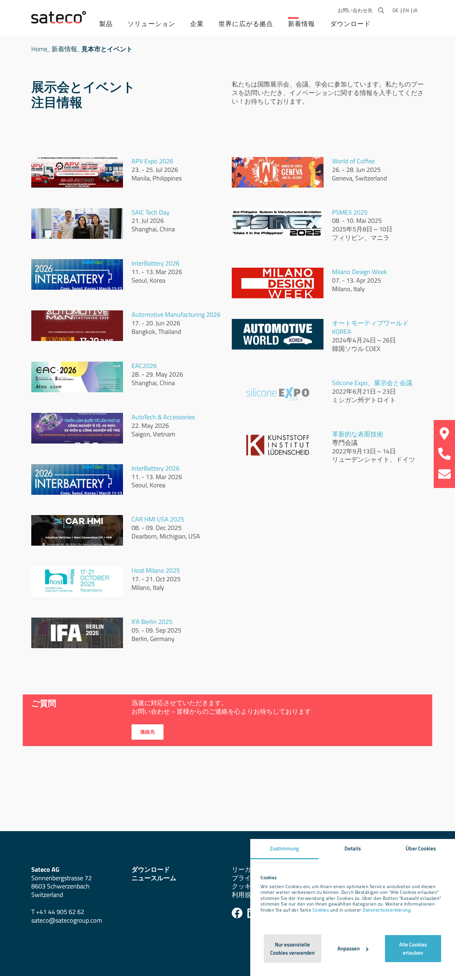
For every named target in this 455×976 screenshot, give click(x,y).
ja (415, 10)
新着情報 (301, 23)
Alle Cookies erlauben (413, 948)
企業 (197, 23)
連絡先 (147, 732)
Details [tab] (352, 848)
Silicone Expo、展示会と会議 (372, 383)
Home (39, 49)
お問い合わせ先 (355, 10)
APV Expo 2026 (152, 161)
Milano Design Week (359, 272)
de (396, 10)
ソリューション (151, 23)
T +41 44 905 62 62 (57, 912)
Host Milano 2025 (156, 570)
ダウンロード (350, 23)
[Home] (58, 17)
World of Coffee (353, 161)
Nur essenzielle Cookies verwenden (292, 948)
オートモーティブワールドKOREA (370, 327)
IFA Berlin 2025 (152, 621)
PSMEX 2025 (350, 212)
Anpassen (348, 948)
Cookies (320, 910)
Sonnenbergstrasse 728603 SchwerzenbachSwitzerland (61, 882)
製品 (106, 23)
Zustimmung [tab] (284, 848)
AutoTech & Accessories (163, 417)
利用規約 (244, 894)
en (406, 10)
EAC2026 (145, 366)
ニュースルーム (154, 878)
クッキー (244, 886)
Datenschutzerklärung (387, 910)
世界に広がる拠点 (246, 23)
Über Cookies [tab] (421, 848)
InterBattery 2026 (156, 263)
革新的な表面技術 (357, 434)
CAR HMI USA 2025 (158, 519)
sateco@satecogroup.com (66, 920)
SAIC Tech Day (151, 212)
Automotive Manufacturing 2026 (176, 314)
